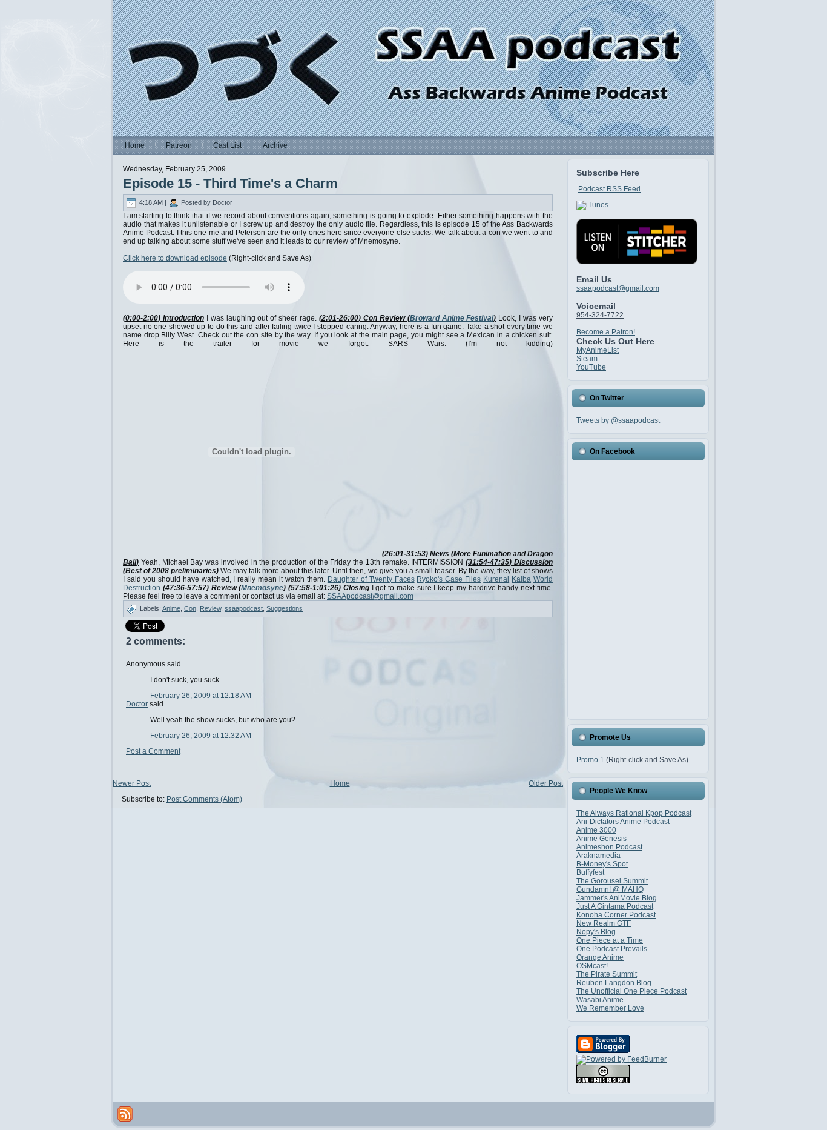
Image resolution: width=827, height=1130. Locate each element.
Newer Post (132, 783)
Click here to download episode (175, 258)
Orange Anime (600, 957)
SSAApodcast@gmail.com (370, 596)
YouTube (591, 367)
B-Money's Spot (602, 864)
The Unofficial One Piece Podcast (631, 991)
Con (190, 608)
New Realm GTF (603, 923)
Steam (587, 358)
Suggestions (284, 608)
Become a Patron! (605, 332)
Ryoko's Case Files (449, 579)
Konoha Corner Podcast (616, 915)
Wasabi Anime (600, 999)
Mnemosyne (262, 587)
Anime (171, 608)
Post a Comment (153, 751)
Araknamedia (598, 855)
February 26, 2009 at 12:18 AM (200, 695)
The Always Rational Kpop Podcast (633, 813)
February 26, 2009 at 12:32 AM (200, 735)
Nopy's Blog (596, 932)
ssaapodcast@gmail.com (617, 288)
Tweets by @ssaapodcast (618, 420)
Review (210, 608)
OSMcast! (592, 966)
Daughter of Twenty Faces (371, 579)
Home (340, 783)
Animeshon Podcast (609, 847)
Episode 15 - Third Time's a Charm (230, 183)
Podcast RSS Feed (609, 189)
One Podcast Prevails (611, 949)
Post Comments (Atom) (204, 799)
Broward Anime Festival (452, 318)
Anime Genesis (601, 838)
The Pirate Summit (606, 974)
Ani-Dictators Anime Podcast (623, 821)
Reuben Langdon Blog (613, 983)
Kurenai (496, 579)
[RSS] (125, 1114)
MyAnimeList (597, 350)
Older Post (546, 783)
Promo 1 (590, 760)
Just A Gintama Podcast (614, 906)
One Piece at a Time (609, 940)
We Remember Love (610, 1008)
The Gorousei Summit (612, 881)
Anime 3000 (596, 830)
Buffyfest (590, 872)
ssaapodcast (244, 608)
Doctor (137, 704)
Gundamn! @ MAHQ (610, 889)
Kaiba (521, 579)
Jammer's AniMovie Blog (616, 898)
